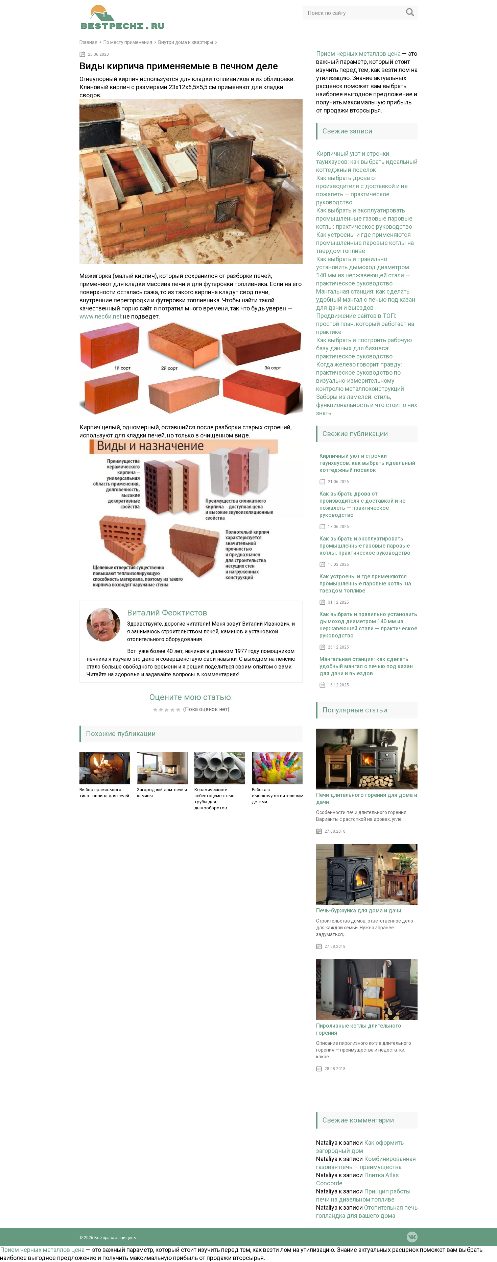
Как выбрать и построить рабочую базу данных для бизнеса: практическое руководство (364, 348)
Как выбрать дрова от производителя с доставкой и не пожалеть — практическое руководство (362, 504)
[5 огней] (179, 710)
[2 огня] (162, 710)
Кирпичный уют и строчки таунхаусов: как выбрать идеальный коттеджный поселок (367, 161)
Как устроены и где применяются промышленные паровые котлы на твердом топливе (365, 242)
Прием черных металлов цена (358, 53)
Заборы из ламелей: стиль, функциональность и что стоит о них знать (366, 405)
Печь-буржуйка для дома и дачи (358, 910)
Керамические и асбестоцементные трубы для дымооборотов (214, 798)
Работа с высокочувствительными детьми (279, 795)
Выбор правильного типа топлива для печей (104, 792)
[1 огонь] (156, 710)
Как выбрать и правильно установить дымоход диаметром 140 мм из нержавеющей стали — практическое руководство (368, 625)
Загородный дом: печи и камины (162, 792)
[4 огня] (173, 710)
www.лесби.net (100, 316)
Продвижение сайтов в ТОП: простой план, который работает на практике (365, 323)
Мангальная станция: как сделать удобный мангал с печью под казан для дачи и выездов (365, 299)
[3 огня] (167, 710)
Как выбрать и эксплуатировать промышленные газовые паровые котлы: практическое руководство (364, 218)
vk (412, 1237)
